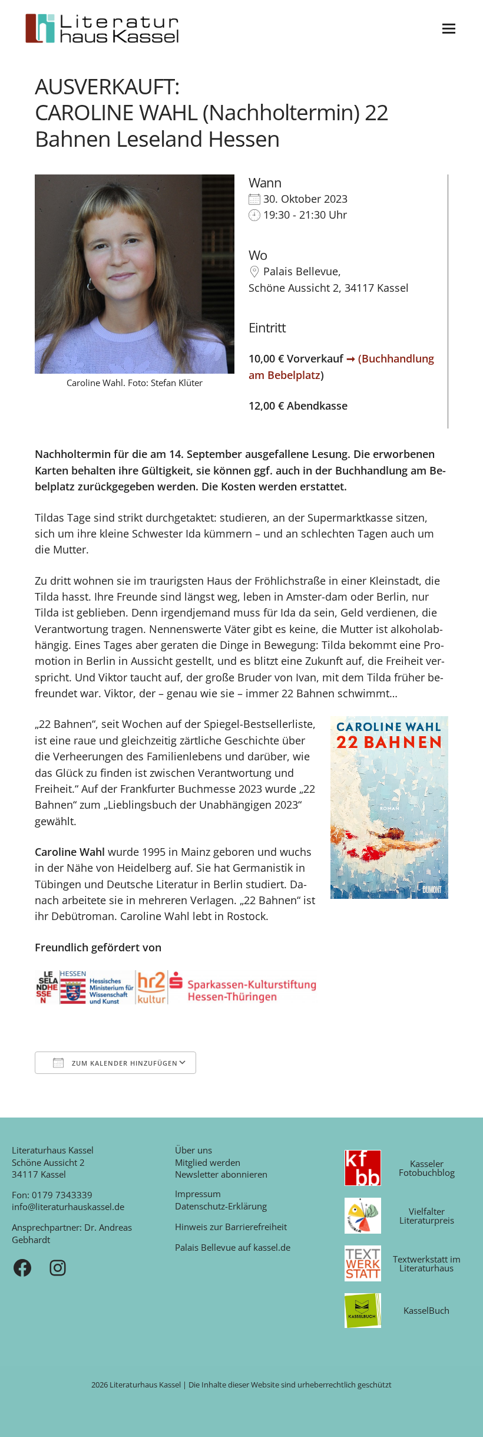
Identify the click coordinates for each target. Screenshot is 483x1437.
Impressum (198, 1193)
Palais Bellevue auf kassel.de (232, 1247)
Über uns (193, 1150)
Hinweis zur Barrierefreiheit (231, 1226)
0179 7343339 (62, 1195)
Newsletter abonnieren (221, 1174)
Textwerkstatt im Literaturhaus (427, 1263)
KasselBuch (426, 1310)
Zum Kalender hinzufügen (124, 1063)
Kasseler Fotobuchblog (427, 1168)
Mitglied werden (207, 1162)
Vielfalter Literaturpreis (426, 1215)
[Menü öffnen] (449, 28)
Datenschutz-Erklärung (221, 1206)
